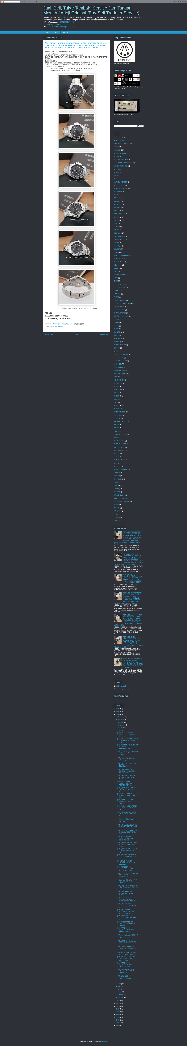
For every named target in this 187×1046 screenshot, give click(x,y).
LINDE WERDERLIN (120, 361)
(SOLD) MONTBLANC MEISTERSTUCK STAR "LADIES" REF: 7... (125, 911)
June (119, 984)
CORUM (116, 252)
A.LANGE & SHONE (120, 153)
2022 (117, 1003)
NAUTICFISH (118, 389)
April (119, 989)
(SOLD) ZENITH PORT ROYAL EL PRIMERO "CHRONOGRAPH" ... (127, 765)
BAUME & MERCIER (120, 182)
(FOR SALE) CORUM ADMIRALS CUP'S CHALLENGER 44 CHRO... (127, 740)
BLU (115, 195)
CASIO (116, 223)
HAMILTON (117, 332)
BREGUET (117, 201)
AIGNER (116, 156)
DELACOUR (117, 265)
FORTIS (116, 297)
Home (47, 32)
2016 (117, 1020)
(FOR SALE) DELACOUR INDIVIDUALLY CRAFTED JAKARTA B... (126, 734)
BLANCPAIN (118, 191)
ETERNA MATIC (119, 284)
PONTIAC (117, 431)
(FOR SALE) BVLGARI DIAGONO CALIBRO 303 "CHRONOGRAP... (126, 862)
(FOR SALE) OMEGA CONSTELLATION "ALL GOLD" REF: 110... (125, 838)
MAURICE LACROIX (120, 373)
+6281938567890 (66, 22)
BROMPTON (118, 207)
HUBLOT (116, 348)
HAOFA (116, 335)
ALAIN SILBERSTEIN (121, 159)
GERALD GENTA (119, 310)
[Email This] (75, 324)
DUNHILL (117, 268)
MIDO (115, 377)
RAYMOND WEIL (119, 441)
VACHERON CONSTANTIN (122, 501)
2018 (117, 1014)
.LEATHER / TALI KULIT (121, 143)
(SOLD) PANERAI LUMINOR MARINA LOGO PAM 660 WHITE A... (126, 777)
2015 (117, 1023)
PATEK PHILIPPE (119, 412)
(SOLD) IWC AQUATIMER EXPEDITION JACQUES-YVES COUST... (126, 771)
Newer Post (49, 335)
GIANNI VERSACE (120, 313)
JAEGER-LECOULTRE (121, 354)
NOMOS (116, 393)
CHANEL (116, 230)
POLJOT (116, 428)
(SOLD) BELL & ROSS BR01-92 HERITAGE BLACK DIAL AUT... (127, 850)
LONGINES (117, 364)
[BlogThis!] (77, 324)
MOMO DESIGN (119, 380)
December (121, 717)
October (120, 722)
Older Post (104, 335)
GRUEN (116, 326)
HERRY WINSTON (120, 345)
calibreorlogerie (121, 686)
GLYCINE (117, 319)
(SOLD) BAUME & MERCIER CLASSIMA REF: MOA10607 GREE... (127, 856)
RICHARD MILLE (119, 447)
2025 (117, 711)
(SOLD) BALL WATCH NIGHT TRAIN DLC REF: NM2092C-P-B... (127, 813)
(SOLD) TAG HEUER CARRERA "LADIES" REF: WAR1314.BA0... (127, 874)
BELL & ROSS (118, 185)
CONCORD (117, 249)
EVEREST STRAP (120, 287)
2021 (117, 1006)
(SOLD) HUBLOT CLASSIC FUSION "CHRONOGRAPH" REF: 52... (127, 948)
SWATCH (117, 476)
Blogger (104, 1041)
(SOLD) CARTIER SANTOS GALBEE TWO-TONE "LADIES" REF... (126, 958)
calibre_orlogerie (54, 24)
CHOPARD (117, 233)
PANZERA (117, 409)
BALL (115, 179)
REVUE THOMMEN (120, 444)
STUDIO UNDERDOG (120, 469)
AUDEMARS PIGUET (120, 166)
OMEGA (116, 396)
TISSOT (116, 485)
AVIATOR (117, 169)
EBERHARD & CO (119, 274)
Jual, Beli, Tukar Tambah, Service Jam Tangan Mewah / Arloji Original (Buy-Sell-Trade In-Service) (91, 10)
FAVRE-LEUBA (118, 290)
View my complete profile (122, 689)
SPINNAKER (118, 466)
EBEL (115, 271)
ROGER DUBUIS (119, 450)
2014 (117, 1025)
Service (56, 32)
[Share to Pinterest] (83, 324)
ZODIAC (116, 520)
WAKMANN (117, 511)
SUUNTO (117, 473)
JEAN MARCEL (119, 357)
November (121, 719)
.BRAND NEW (118, 137)
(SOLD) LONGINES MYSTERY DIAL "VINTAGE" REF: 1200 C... (127, 826)
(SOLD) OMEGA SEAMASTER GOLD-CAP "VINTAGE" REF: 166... (127, 807)
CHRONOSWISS (119, 239)
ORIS (115, 402)
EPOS (116, 281)
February (121, 994)
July (119, 730)
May (119, 986)
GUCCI (116, 329)
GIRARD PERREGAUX (121, 316)
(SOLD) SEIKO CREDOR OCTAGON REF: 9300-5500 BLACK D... (126, 917)
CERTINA (117, 227)
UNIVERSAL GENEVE (121, 498)
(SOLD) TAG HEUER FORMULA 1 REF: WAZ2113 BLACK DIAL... (127, 935)
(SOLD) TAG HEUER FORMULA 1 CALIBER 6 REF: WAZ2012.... (127, 752)
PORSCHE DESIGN (120, 434)
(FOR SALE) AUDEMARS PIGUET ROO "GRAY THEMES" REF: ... (125, 783)
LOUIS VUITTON (119, 370)
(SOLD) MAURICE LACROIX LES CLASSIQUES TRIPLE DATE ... (128, 905)
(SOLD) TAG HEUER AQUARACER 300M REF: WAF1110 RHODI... (126, 964)
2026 (117, 709)
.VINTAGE (117, 150)
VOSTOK (117, 508)
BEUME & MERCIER (120, 188)
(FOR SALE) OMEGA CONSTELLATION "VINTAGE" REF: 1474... (127, 819)
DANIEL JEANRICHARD (121, 255)
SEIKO (116, 457)
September (121, 725)
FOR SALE (117, 294)
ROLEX (116, 453)
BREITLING (117, 204)
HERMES (117, 342)
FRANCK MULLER (120, 300)
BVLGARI (117, 217)
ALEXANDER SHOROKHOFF (123, 163)
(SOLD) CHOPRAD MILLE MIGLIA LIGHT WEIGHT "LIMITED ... (125, 893)
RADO (116, 437)
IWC (115, 351)
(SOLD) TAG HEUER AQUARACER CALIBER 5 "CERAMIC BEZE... (126, 929)
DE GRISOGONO (119, 262)
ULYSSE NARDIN (119, 495)
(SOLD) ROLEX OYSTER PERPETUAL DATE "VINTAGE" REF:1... (125, 801)
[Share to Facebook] (81, 324)
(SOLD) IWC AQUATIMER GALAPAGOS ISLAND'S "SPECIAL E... (125, 970)
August (120, 728)
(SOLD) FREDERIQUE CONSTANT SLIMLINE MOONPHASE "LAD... (125, 868)
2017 (117, 1017)
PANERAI (117, 405)
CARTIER (117, 220)
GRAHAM (117, 322)
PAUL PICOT (118, 415)
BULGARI (117, 211)
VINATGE (117, 504)
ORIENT (116, 399)
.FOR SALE (117, 140)
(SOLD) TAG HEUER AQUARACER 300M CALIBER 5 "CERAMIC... (127, 758)
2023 (117, 1001)
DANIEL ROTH (118, 259)
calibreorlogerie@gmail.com (61, 26)
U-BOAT (116, 492)
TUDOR (116, 489)
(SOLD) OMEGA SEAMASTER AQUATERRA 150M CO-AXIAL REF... (127, 887)
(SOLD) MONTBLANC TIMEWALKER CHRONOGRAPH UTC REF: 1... (127, 977)
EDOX (116, 278)
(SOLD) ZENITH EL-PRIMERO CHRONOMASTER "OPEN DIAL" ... (127, 832)
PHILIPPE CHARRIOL (121, 421)
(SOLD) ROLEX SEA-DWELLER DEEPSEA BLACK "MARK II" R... (127, 941)
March (120, 992)
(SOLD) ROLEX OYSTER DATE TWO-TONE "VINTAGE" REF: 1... (127, 789)
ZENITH (116, 517)
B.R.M (116, 175)
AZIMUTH (117, 172)
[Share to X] (79, 324)
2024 (117, 714)
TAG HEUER (59, 327)
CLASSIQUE (118, 246)
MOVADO (117, 386)
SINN (115, 463)
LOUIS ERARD (118, 367)
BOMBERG (117, 198)
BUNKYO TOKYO (119, 214)
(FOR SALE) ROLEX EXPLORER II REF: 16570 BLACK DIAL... (127, 953)
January (120, 997)
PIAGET (116, 425)
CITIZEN (116, 243)
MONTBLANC (118, 383)
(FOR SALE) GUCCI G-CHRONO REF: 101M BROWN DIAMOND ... (127, 880)
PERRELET (117, 418)
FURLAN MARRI (119, 306)
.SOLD (52, 327)
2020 (117, 1009)
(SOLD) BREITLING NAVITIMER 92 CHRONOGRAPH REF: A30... (127, 844)
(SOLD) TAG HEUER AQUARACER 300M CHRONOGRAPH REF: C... (126, 899)
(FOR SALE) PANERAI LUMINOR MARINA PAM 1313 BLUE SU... (128, 795)
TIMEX (116, 482)
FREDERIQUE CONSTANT (122, 303)
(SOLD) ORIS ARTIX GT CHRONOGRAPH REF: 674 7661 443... (126, 923)
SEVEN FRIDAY (119, 460)
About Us (66, 32)
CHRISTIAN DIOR (119, 236)
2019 (117, 1012)
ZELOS (116, 514)
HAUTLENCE (118, 338)
